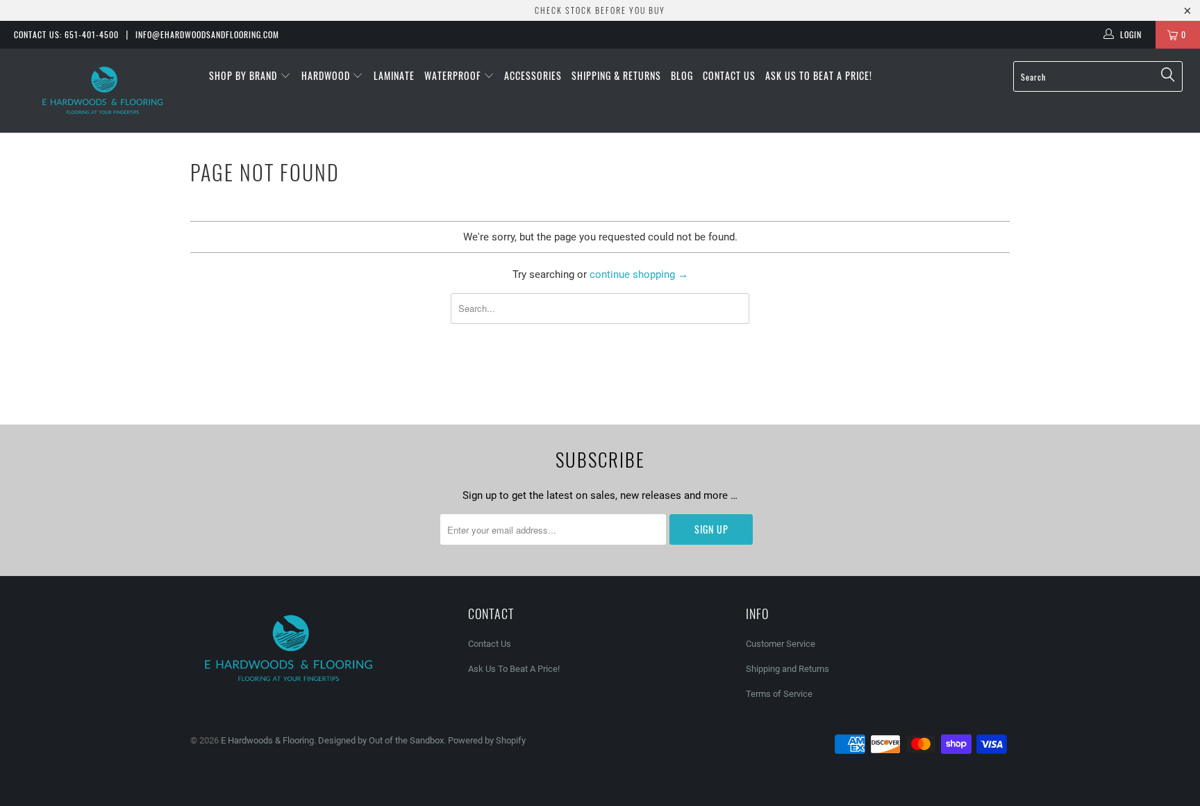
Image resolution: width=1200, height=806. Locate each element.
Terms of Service (779, 694)
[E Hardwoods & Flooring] (103, 91)
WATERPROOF (453, 75)
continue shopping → (639, 274)
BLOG (682, 75)
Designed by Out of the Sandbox (381, 740)
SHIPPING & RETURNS (616, 75)
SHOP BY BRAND (244, 75)
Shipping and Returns (787, 669)
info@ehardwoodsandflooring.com (207, 34)
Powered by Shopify (487, 740)
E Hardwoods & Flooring (267, 740)
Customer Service (780, 644)
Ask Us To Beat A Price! (818, 75)
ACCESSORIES (533, 75)
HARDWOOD (327, 75)
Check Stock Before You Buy (600, 10)
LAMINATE (394, 75)
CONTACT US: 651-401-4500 (66, 34)
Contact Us (729, 75)
